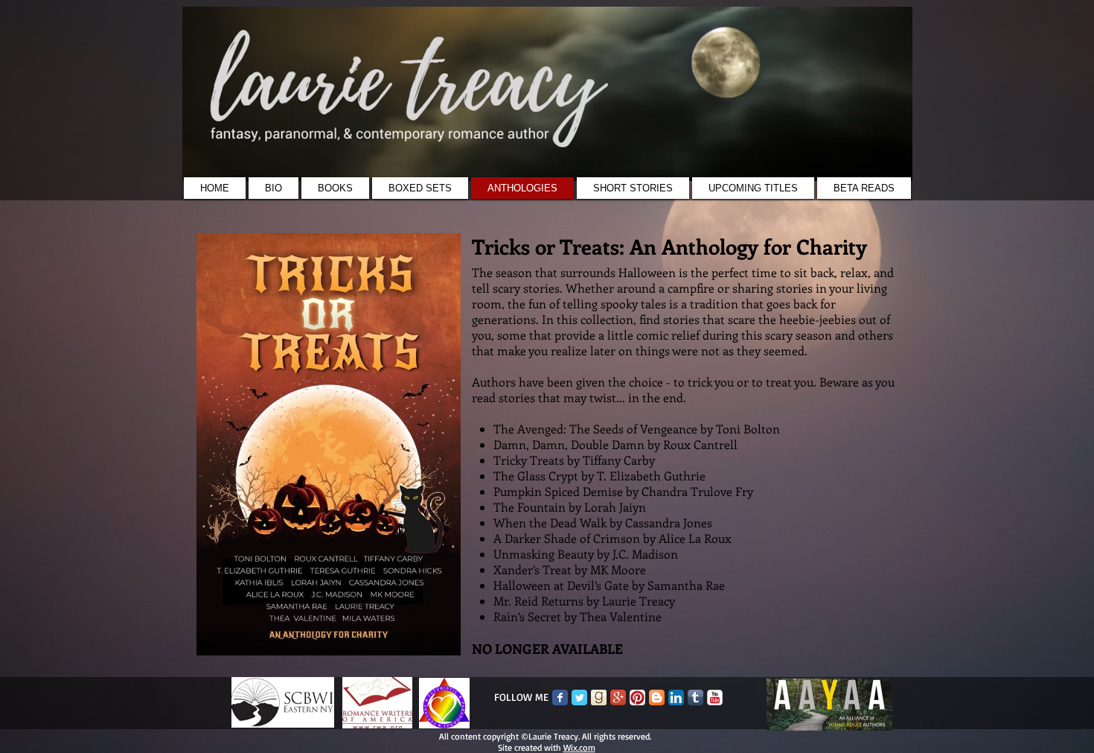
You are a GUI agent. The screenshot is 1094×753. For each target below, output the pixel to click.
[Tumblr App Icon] (695, 697)
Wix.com (579, 747)
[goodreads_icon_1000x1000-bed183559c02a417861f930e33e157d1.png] (599, 697)
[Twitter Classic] (579, 697)
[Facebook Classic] (560, 697)
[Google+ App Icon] (618, 697)
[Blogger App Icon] (657, 697)
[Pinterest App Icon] (637, 697)
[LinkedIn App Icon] (676, 697)
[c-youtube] (715, 697)
